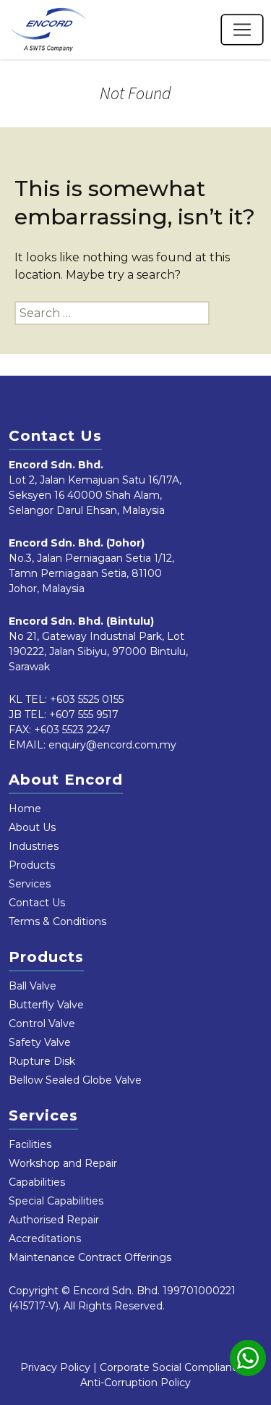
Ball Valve (32, 985)
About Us (32, 827)
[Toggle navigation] (242, 29)
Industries (34, 846)
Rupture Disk (42, 1061)
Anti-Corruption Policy (135, 1382)
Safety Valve (40, 1042)
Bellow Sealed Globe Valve (75, 1080)
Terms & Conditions (57, 921)
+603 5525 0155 (87, 699)
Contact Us (37, 902)
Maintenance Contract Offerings (90, 1257)
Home (25, 808)
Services (30, 883)
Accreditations (45, 1238)
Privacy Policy (55, 1367)
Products (32, 865)
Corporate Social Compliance (172, 1367)
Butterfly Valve (46, 1004)
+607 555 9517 (84, 714)
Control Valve (42, 1023)
